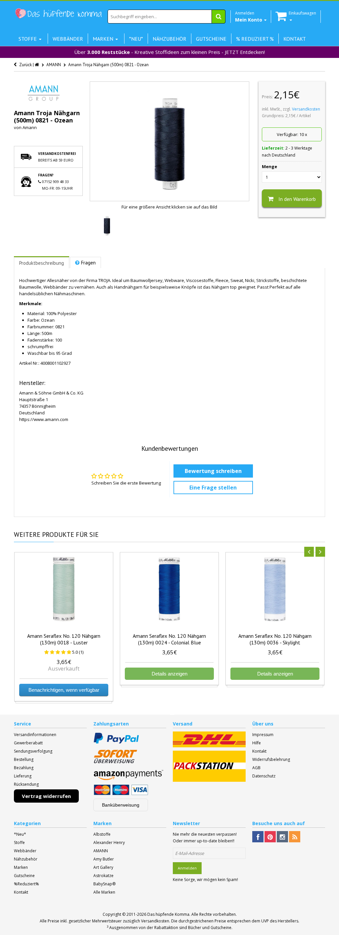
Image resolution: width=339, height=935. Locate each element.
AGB (256, 768)
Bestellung (23, 759)
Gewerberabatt (28, 743)
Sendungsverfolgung (33, 751)
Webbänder (25, 851)
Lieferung (22, 776)
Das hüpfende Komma (168, 914)
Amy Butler (103, 859)
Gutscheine (24, 875)
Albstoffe (102, 834)
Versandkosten (306, 109)
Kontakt (259, 751)
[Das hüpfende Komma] (58, 13)
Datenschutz (263, 776)
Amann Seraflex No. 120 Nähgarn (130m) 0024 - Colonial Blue (169, 639)
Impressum (262, 734)
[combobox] (166, 16)
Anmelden (187, 867)
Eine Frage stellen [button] (213, 487)
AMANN (100, 851)
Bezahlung (23, 768)
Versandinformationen (35, 734)
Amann (30, 127)
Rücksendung (26, 784)
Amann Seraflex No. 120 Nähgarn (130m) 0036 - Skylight (275, 639)
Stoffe (19, 842)
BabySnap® (104, 884)
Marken (21, 867)
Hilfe (256, 743)
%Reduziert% (26, 884)
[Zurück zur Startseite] (37, 65)
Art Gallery (103, 867)
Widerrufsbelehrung (271, 759)
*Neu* (20, 834)
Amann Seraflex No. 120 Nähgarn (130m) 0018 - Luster (63, 639)
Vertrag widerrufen (46, 796)
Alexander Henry (109, 842)
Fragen (88, 262)
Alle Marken (104, 892)
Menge (269, 166)
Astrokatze (103, 875)
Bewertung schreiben (213, 471)
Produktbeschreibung (41, 263)
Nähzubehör (25, 859)
